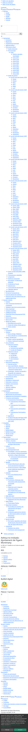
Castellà (8, 15)
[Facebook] (9, 9)
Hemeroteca (6, 693)
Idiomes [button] (5, 11)
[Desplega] (15, 533)
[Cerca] (20, 34)
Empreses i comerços (9, 663)
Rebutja (7, 729)
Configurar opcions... (6, 726)
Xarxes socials (7, 692)
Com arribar (6, 654)
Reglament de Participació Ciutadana (13, 677)
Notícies (5, 556)
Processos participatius (10, 679)
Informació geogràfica (9, 656)
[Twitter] (3, 9)
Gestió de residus (8, 644)
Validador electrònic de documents (13, 629)
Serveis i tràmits (5, 624)
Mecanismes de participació (11, 676)
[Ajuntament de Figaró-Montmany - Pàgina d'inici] (9, 29)
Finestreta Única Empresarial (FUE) (13, 636)
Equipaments (7, 660)
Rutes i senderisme (8, 651)
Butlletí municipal (8, 690)
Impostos (6, 638)
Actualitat (3, 681)
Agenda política (7, 559)
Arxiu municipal (7, 631)
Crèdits (5, 700)
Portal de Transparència (10, 617)
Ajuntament (4, 604)
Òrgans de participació (9, 674)
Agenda (5, 557)
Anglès (7, 16)
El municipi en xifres (9, 658)
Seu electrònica (7, 615)
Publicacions (6, 563)
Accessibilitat (7, 707)
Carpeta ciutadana (8, 633)
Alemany (8, 18)
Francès (8, 20)
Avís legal (6, 706)
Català (7, 13)
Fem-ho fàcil (6, 642)
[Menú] (1, 36)
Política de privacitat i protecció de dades (14, 704)
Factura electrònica (8, 640)
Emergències (7, 670)
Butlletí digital (7, 688)
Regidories (6, 608)
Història (5, 649)
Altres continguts (9, 534)
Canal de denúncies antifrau (11, 619)
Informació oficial (8, 613)
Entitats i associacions (9, 665)
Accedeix (3, 576)
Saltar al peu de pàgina (8, 4)
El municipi (6, 647)
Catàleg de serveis (8, 635)
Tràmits (5, 626)
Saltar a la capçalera (8, 1)
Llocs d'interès (7, 652)
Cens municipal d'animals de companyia (14, 628)
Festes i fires (6, 667)
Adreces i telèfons (8, 669)
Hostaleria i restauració (10, 661)
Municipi (3, 645)
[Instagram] (16, 9)
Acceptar (20, 729)
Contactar (3, 7)
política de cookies (15, 724)
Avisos (5, 561)
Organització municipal (9, 610)
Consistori (6, 606)
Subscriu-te (4, 589)
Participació (4, 672)
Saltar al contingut (7, 2)
